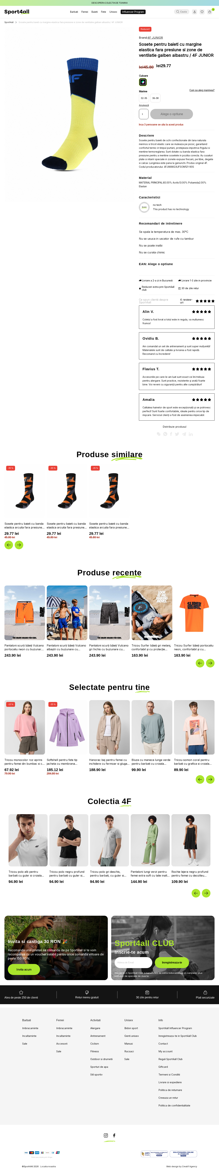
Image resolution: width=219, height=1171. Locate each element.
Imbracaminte (30, 1028)
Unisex (113, 11)
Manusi (128, 1043)
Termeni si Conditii (169, 1074)
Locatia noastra (48, 1166)
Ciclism (94, 1043)
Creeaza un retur (168, 1097)
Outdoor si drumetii (101, 1059)
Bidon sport (131, 1028)
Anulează (144, 105)
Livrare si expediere (170, 1082)
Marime (143, 91)
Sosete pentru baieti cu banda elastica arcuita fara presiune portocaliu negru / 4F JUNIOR (24, 525)
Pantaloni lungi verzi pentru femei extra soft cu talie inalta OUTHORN (109, 873)
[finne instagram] (106, 1135)
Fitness (94, 1051)
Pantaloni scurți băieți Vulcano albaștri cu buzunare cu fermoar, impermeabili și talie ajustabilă (24, 647)
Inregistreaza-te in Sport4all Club (177, 1036)
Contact (163, 1043)
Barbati (74, 11)
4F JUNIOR (155, 37)
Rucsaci (129, 1051)
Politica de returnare (170, 1090)
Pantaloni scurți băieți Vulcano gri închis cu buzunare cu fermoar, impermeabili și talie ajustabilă (66, 647)
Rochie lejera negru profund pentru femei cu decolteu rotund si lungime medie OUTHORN (149, 873)
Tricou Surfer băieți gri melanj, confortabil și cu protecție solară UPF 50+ (109, 647)
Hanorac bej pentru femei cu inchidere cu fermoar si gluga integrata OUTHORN (108, 762)
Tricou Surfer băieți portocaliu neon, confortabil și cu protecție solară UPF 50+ (151, 647)
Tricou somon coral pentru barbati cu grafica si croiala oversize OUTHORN (191, 762)
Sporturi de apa (99, 1067)
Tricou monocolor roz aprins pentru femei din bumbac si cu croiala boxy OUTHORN (24, 762)
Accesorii (61, 1043)
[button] (8, 545)
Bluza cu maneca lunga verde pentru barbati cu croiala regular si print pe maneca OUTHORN (151, 762)
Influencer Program (133, 11)
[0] (209, 11)
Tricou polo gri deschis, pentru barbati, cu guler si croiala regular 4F (66, 873)
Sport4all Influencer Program (175, 1028)
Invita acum (23, 969)
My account (165, 1051)
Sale (24, 1043)
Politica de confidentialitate (174, 1105)
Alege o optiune (171, 114)
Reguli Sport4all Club (170, 1059)
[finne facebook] (114, 1135)
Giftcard (163, 1067)
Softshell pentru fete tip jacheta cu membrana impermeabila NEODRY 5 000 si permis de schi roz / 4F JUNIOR (66, 762)
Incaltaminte (29, 1036)
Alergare (95, 1028)
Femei (84, 11)
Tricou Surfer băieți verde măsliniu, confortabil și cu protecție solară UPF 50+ (191, 647)
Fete (103, 11)
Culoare (143, 75)
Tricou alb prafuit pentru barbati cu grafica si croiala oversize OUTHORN (189, 873)
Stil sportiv (96, 1074)
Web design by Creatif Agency (181, 1167)
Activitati (95, 1020)
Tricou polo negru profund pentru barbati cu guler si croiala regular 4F (26, 873)
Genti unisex (131, 1036)
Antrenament (97, 1036)
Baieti (95, 11)
